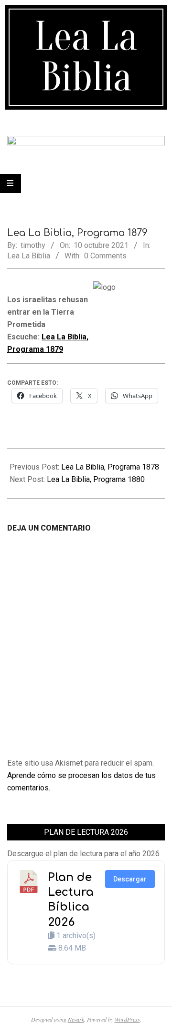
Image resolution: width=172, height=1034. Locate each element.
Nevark (76, 1019)
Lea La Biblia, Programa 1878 (110, 466)
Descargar (130, 879)
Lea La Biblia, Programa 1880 (96, 479)
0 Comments (105, 255)
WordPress (127, 1019)
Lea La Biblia (28, 255)
